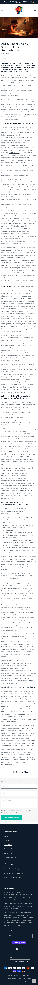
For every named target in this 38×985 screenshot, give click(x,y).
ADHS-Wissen (8, 853)
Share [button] (5, 59)
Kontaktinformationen (16, 981)
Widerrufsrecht (25, 975)
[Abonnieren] (30, 936)
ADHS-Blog (8, 845)
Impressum (8, 881)
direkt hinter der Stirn (20, 293)
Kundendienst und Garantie (13, 873)
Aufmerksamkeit (26, 132)
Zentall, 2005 (7, 223)
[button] (2, 10)
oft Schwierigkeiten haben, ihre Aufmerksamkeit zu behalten (18, 454)
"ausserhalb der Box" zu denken (21, 612)
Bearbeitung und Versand (12, 877)
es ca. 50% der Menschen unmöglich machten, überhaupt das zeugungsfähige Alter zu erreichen (18, 199)
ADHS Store (16, 975)
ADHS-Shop (8, 840)
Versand (29, 978)
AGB (24, 978)
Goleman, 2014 (14, 153)
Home (6, 836)
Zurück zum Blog (20, 772)
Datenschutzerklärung (11, 869)
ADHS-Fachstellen (10, 857)
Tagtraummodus (29, 369)
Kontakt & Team (9, 849)
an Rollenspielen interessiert (11, 694)
